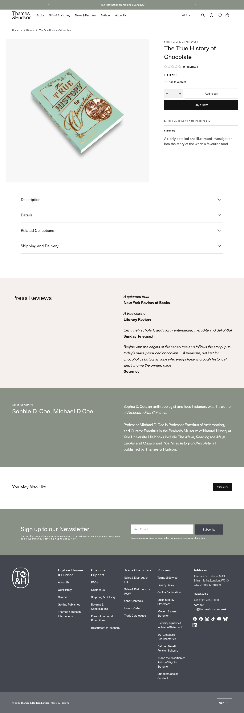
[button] (48, 5)
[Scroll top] (239, 708)
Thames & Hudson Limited (35, 702)
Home (15, 30)
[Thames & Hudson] (21, 15)
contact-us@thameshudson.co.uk (210, 607)
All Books (29, 30)
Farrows (65, 702)
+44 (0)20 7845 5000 (206, 600)
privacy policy (162, 538)
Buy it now (201, 105)
